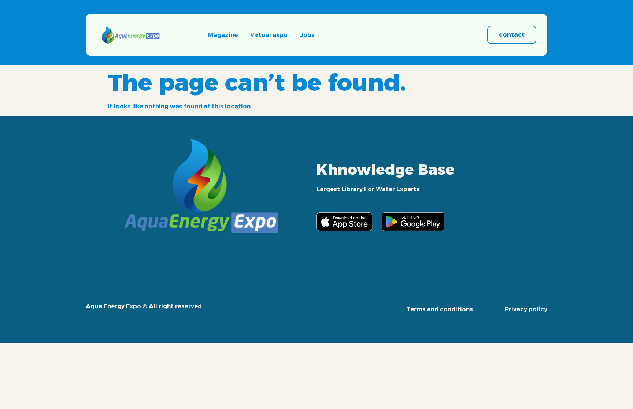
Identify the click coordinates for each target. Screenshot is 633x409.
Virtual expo (269, 34)
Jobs (307, 34)
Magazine (223, 34)
